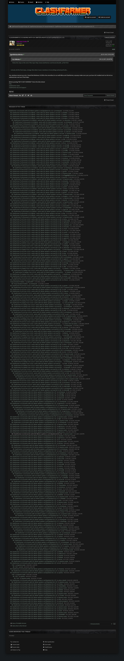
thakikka (65, 113)
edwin (60, 500)
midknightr (61, 394)
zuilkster (66, 244)
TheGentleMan (68, 207)
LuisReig (62, 472)
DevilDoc (61, 462)
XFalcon (66, 280)
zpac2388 (66, 335)
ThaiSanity (61, 569)
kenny (65, 166)
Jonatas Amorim (67, 156)
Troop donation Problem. (17, 282)
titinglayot (67, 242)
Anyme (60, 489)
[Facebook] (26, 95)
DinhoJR (61, 603)
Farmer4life (66, 183)
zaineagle (66, 137)
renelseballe (67, 141)
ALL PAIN (66, 348)
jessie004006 (62, 614)
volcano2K (61, 479)
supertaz (61, 536)
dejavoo (65, 154)
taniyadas (65, 169)
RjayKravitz (67, 322)
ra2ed (65, 363)
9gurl (60, 419)
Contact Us (15, 642)
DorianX (62, 605)
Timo (66, 124)
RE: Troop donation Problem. (20, 284)
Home (12, 2)
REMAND (66, 478)
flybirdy (66, 333)
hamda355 (66, 346)
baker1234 (61, 398)
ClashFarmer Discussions (36, 26)
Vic (59, 439)
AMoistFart (65, 164)
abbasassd (66, 247)
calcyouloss (67, 120)
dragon (66, 301)
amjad (65, 228)
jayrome (65, 177)
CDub (67, 373)
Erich (65, 352)
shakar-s (65, 114)
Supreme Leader (71, 133)
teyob (65, 251)
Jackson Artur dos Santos (70, 324)
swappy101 (67, 360)
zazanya (65, 215)
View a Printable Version (19, 623)
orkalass (66, 268)
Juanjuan (61, 468)
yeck (65, 310)
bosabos (65, 118)
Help (47, 2)
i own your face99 (68, 303)
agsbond (66, 259)
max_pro (66, 230)
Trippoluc (66, 291)
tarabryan (65, 158)
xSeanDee (66, 236)
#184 (113, 49)
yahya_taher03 (62, 580)
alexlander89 (62, 491)
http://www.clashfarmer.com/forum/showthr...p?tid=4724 (52, 63)
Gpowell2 (67, 367)
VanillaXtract (68, 413)
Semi (60, 618)
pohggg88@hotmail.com (69, 175)
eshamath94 (66, 206)
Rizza (64, 143)
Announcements (48, 26)
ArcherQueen (58, 111)
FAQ (10, 84)
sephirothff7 (30, 282)
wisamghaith (67, 318)
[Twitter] (29, 95)
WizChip (68, 295)
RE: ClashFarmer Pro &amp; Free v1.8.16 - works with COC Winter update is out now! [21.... (36, 242)
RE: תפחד (15, 567)
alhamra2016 (66, 160)
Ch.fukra (61, 584)
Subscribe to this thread (19, 626)
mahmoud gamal (63, 601)
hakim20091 (67, 221)
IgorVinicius (62, 403)
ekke (65, 266)
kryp (64, 213)
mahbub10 (66, 369)
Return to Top (16, 650)
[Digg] (20, 95)
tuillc (65, 289)
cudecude (68, 132)
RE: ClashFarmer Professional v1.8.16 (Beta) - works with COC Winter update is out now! (35, 113)
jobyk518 (61, 534)
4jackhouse (67, 274)
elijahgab (65, 190)
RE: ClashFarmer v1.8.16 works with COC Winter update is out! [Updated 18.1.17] (33, 392)
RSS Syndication (49, 642)
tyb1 (63, 531)
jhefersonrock (62, 553)
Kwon (65, 344)
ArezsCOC (66, 297)
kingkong (66, 135)
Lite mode (48, 644)
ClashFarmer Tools (14, 86)
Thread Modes (109, 37)
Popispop (65, 185)
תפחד (13, 565)
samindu (66, 327)
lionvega (66, 263)
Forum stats (15, 647)
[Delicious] (23, 95)
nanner (65, 232)
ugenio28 (65, 209)
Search (31, 2)
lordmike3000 (68, 337)
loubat (65, 380)
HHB (64, 139)
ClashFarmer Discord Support (17, 87)
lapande (65, 200)
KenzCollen (61, 458)
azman (65, 204)
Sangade (65, 196)
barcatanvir (67, 382)
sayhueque (61, 457)
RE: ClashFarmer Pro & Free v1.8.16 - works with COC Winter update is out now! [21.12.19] (35, 219)
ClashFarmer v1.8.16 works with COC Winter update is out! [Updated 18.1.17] (31, 111)
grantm (65, 171)
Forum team (15, 644)
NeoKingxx (65, 476)
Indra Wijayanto (68, 249)
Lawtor (60, 451)
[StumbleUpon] (31, 95)
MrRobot (65, 149)
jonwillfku (65, 150)
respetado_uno (68, 225)
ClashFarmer (48, 647)
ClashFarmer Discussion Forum (19, 26)
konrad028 (65, 126)
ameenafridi (66, 162)
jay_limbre (66, 356)
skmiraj (60, 559)
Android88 (66, 339)
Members (39, 2)
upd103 (65, 187)
